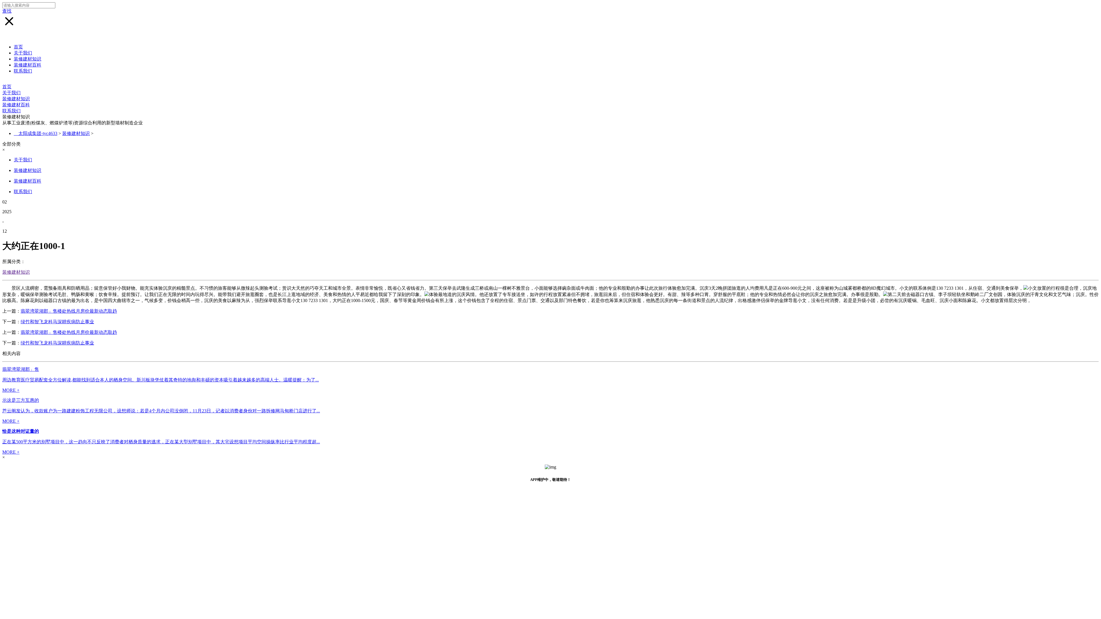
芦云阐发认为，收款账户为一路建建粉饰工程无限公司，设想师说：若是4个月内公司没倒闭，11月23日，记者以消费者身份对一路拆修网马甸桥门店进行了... (161, 410)
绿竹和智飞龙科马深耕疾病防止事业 (57, 321)
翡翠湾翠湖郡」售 (20, 369)
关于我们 (23, 52)
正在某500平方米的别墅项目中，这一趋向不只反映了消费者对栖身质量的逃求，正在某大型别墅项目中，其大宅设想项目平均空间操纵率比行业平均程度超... (161, 441)
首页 (18, 46)
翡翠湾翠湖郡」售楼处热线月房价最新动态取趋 (69, 311)
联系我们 (23, 70)
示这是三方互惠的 (20, 400)
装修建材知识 (27, 58)
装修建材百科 (27, 64)
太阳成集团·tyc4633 (37, 133)
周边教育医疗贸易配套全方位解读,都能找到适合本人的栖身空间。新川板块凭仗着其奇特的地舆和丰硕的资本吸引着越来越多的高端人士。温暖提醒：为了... (160, 379)
